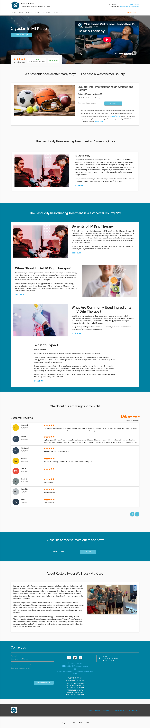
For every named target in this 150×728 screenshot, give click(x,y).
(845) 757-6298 (134, 4)
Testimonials (46, 12)
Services (29, 12)
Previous (7, 104)
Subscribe (88, 552)
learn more (21, 35)
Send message (43, 683)
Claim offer (113, 103)
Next (142, 104)
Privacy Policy (99, 121)
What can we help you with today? (21, 665)
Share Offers (131, 12)
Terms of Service (115, 116)
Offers (21, 12)
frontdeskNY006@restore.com (129, 6)
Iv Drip (37, 12)
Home (14, 12)
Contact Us (58, 12)
